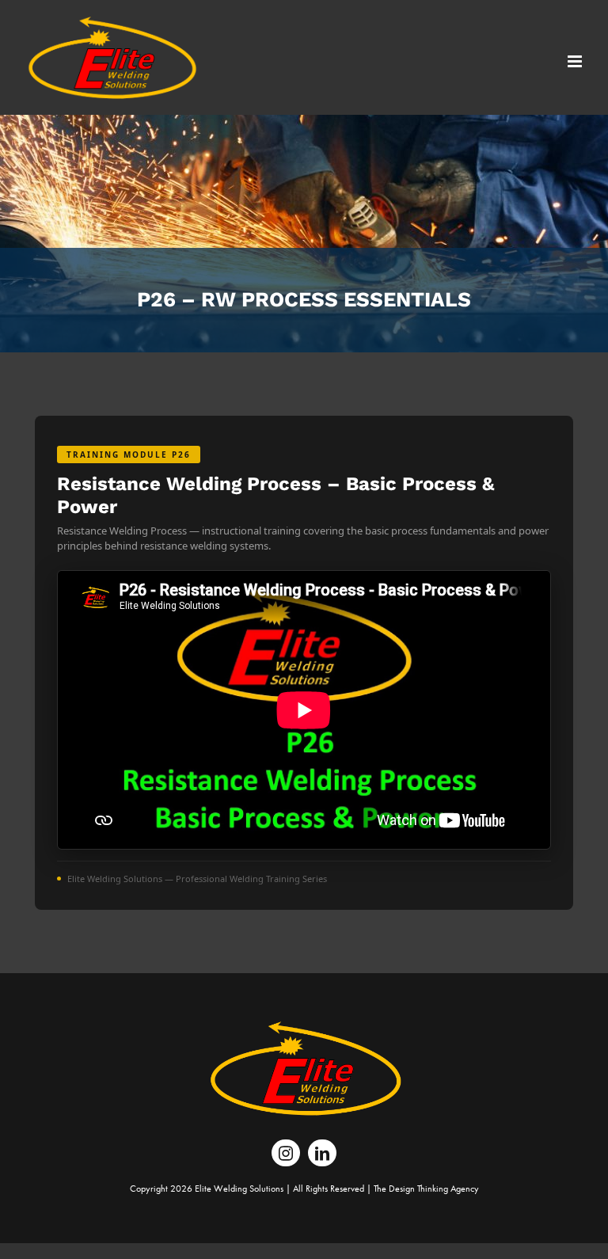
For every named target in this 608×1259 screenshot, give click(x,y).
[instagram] (286, 1152)
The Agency (426, 1188)
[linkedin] (322, 1152)
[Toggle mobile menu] (576, 61)
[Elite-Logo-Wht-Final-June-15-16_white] (304, 1028)
